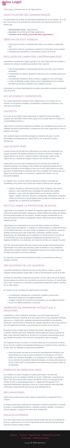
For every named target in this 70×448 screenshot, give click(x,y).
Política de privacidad (51, 435)
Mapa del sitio (34, 435)
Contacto (23, 435)
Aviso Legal (26, 438)
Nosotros (13, 435)
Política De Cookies (41, 438)
